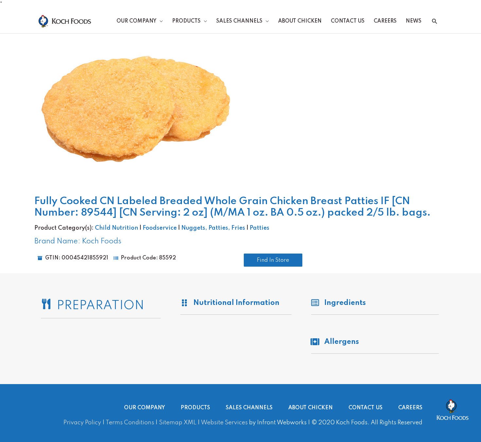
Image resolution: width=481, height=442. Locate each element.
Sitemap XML (177, 423)
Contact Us (348, 21)
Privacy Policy (82, 423)
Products (186, 21)
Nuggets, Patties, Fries (213, 228)
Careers (385, 21)
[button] (434, 21)
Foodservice (160, 228)
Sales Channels (239, 21)
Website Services (224, 423)
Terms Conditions (130, 423)
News (413, 21)
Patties (259, 228)
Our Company (136, 21)
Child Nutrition (116, 228)
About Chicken (300, 21)
